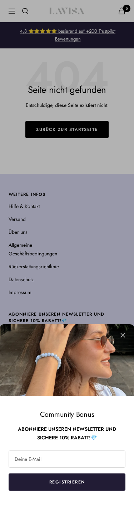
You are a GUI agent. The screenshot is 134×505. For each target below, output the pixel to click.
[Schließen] (122, 335)
